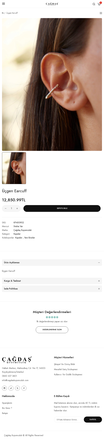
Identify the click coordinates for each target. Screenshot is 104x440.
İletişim (5, 413)
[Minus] (5, 208)
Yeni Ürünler (29, 237)
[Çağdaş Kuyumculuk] (52, 4)
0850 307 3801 (9, 376)
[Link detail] (4, 388)
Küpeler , (19, 237)
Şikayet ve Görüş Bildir (64, 364)
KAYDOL (93, 419)
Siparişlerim (7, 403)
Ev (3, 13)
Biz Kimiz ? (7, 408)
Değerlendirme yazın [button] (52, 329)
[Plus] (17, 208)
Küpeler (17, 233)
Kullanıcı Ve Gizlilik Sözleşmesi (68, 374)
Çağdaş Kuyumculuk (23, 230)
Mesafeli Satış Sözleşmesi (65, 369)
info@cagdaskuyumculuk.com (15, 380)
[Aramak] (94, 4)
